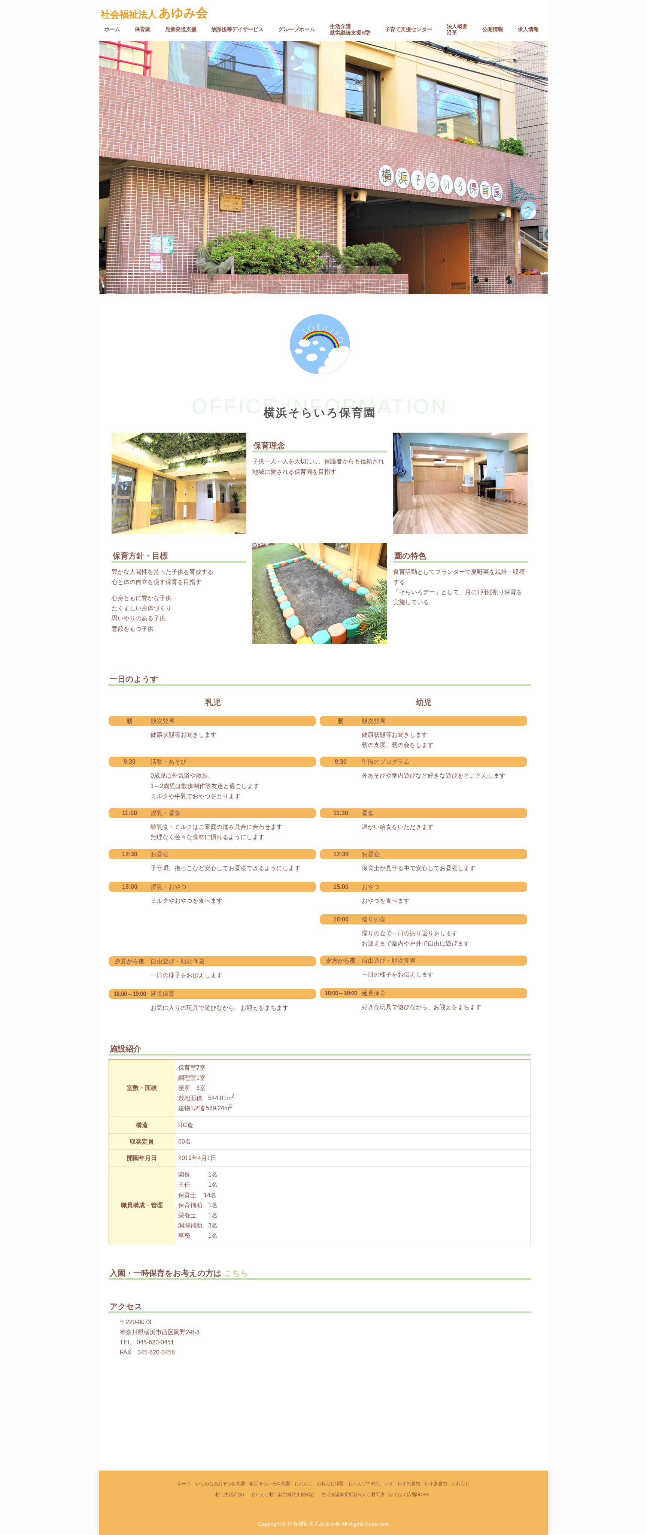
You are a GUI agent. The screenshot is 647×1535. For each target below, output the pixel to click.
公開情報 (492, 29)
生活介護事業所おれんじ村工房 (353, 1494)
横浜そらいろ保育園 (269, 1483)
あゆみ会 (183, 12)
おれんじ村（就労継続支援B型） (284, 1494)
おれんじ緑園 (330, 1483)
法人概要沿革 (457, 29)
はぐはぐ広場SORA (409, 1494)
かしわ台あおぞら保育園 (220, 1483)
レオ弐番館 (409, 1483)
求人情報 (528, 29)
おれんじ (303, 1483)
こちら (235, 1273)
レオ (388, 1483)
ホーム (112, 29)
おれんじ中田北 (364, 1483)
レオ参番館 (436, 1483)
